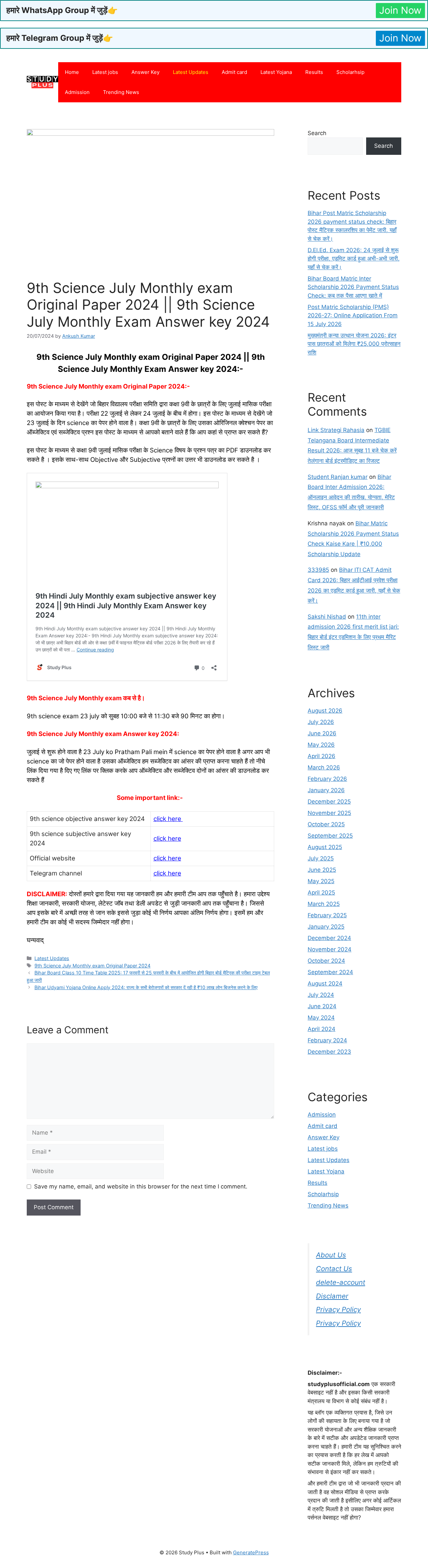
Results (314, 72)
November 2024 (329, 949)
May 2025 (321, 881)
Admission (77, 92)
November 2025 (329, 813)
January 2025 (326, 926)
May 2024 (321, 1017)
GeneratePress (251, 1552)
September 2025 (330, 835)
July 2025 (321, 858)
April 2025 (321, 892)
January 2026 (326, 790)
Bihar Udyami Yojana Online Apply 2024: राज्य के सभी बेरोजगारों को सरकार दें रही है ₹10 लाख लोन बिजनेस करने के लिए (145, 987)
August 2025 (325, 847)
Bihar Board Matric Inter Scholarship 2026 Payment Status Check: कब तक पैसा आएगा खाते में (353, 287)
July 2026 (321, 722)
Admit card (234, 72)
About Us (331, 1255)
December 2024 (329, 938)
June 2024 (322, 1006)
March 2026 (324, 767)
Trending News (121, 92)
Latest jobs (105, 72)
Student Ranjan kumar (337, 477)
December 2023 (329, 1051)
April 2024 (321, 1029)
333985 (318, 569)
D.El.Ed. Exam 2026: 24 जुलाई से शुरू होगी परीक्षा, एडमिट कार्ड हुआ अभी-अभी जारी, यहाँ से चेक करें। (354, 259)
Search (317, 133)
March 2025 (324, 904)
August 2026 (325, 710)
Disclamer (332, 1296)
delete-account (340, 1282)
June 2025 (322, 869)
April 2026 (321, 756)
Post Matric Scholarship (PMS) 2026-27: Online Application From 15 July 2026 (353, 315)
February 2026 (327, 778)
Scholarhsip (350, 72)
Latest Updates (190, 72)
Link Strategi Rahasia (336, 430)
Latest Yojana (276, 72)
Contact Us (334, 1268)
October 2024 (326, 960)
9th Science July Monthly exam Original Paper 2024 (92, 965)
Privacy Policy (338, 1309)
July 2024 (321, 995)
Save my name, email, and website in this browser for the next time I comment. (140, 1186)
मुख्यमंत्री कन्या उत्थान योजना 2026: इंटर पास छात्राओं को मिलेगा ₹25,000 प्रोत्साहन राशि (354, 344)
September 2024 (330, 972)
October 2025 (326, 824)
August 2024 (325, 983)
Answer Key (145, 72)
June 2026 (322, 733)
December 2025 (329, 801)
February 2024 (327, 1040)
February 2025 (327, 915)
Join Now (400, 10)
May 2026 (321, 744)
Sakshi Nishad (327, 616)
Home (72, 72)
